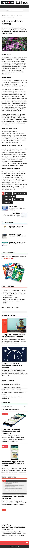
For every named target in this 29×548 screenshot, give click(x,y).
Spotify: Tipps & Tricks (9, 315)
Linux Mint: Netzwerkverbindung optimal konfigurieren (13, 527)
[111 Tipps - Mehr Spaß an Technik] (14, 4)
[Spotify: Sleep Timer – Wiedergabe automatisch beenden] (14, 354)
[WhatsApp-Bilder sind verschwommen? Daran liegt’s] (5, 236)
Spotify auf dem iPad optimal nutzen (11, 390)
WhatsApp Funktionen (9, 196)
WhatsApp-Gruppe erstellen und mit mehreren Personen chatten (13, 464)
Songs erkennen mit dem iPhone (11, 292)
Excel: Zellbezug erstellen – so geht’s (11, 387)
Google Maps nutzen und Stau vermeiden (14, 299)
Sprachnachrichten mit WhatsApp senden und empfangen (11, 431)
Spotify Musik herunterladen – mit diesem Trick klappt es (14, 336)
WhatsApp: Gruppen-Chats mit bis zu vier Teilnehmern (17, 243)
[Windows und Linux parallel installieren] (14, 487)
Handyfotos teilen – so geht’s (10, 297)
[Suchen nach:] (14, 10)
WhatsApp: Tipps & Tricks (10, 410)
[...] (18, 343)
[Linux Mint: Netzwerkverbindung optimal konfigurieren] (14, 516)
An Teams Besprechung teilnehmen (11, 384)
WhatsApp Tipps (7, 199)
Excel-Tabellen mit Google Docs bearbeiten (14, 290)
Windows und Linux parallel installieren (13, 497)
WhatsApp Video (7, 202)
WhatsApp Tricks (18, 199)
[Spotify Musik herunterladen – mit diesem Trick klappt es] (14, 325)
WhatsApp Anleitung (19, 193)
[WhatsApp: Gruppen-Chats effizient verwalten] (5, 228)
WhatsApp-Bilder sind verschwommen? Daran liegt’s (17, 235)
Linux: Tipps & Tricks (9, 477)
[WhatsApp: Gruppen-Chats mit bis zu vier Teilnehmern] (5, 244)
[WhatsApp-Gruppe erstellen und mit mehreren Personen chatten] (14, 452)
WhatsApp (8, 193)
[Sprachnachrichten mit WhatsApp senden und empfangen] (14, 420)
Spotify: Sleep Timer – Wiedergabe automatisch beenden (12, 365)
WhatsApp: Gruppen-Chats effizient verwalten (16, 227)
